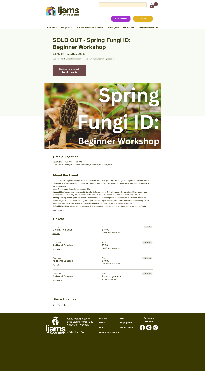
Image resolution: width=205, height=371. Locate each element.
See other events (69, 72)
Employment (126, 322)
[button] (153, 5)
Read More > (58, 210)
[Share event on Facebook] (54, 305)
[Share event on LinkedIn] (65, 305)
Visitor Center (127, 327)
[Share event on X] (59, 305)
